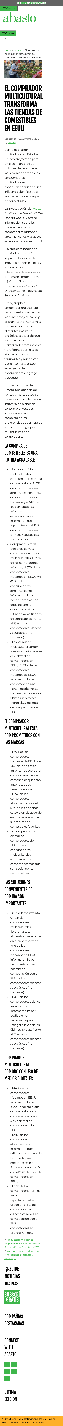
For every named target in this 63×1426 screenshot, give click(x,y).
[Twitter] (7, 1364)
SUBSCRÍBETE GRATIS (12, 1297)
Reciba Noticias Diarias (38, 3)
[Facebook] (7, 1378)
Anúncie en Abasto (23, 3)
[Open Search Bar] (4, 39)
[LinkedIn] (14, 1364)
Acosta (37, 208)
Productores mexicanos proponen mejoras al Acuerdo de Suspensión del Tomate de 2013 (22, 1243)
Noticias (18, 50)
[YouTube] (14, 1371)
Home (7, 50)
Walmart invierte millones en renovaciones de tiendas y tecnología (21, 1255)
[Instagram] (7, 1371)
